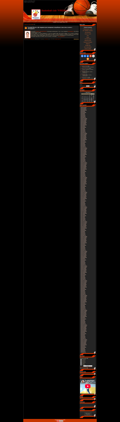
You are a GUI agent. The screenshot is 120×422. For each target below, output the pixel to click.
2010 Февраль (84, 109)
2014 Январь (83, 167)
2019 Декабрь (84, 254)
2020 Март (83, 258)
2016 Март (83, 199)
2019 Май (83, 246)
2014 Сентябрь (84, 177)
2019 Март (83, 243)
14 (87, 98)
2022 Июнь (83, 291)
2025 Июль (83, 337)
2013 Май (83, 157)
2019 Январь (83, 241)
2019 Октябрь (84, 252)
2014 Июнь (83, 173)
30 (91, 101)
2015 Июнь (83, 188)
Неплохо (84, 362)
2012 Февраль (84, 139)
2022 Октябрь (84, 296)
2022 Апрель (83, 289)
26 (84, 101)
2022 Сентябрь (84, 295)
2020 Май (83, 261)
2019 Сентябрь (84, 251)
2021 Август (83, 279)
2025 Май (83, 334)
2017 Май (83, 216)
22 (89, 99)
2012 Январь (83, 138)
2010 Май (83, 113)
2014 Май (83, 172)
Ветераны (84, 74)
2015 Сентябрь (84, 192)
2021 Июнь (83, 277)
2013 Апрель (83, 156)
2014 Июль (83, 175)
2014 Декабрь (84, 181)
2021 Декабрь (84, 284)
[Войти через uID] (82, 56)
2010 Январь (83, 108)
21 (87, 99)
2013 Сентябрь (84, 162)
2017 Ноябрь (83, 224)
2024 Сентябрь (84, 324)
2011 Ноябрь (83, 135)
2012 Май (83, 143)
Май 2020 (88, 92)
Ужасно (83, 364)
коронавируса (71, 31)
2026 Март (83, 345)
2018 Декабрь (84, 240)
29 (89, 101)
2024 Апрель (83, 318)
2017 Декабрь (84, 225)
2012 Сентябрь (84, 148)
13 (85, 98)
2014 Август (83, 176)
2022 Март (83, 288)
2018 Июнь (83, 232)
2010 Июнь (83, 114)
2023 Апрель (83, 304)
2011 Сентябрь (84, 133)
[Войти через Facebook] (88, 56)
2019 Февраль (84, 242)
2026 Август (83, 351)
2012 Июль (83, 145)
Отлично (84, 359)
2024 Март (83, 317)
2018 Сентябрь (84, 236)
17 (93, 98)
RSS (66, 22)
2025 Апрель (83, 333)
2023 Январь (83, 300)
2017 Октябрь (84, 222)
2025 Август (83, 338)
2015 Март (83, 184)
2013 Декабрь (84, 166)
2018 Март (83, 229)
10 (93, 96)
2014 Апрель (83, 171)
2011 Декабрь (83, 136)
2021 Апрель (83, 274)
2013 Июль (83, 160)
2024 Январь (83, 315)
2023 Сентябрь (84, 310)
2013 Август (83, 161)
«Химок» (37, 31)
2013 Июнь (83, 159)
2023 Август (83, 308)
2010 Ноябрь (83, 120)
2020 (29, 24)
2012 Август (83, 146)
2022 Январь (83, 285)
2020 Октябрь (84, 267)
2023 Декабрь (84, 313)
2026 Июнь (83, 349)
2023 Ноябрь (83, 312)
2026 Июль (83, 350)
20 (85, 99)
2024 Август (83, 323)
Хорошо (83, 360)
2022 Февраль (84, 286)
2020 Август (83, 264)
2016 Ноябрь (83, 209)
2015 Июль (83, 189)
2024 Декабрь (84, 328)
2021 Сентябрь (84, 280)
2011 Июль (83, 130)
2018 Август (83, 235)
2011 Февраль (84, 124)
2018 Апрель (83, 230)
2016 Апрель (83, 200)
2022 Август (83, 294)
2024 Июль (83, 322)
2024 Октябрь (84, 326)
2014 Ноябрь (83, 179)
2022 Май (83, 290)
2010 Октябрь (84, 119)
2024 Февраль (84, 316)
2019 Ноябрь (83, 253)
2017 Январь (83, 211)
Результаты (82, 367)
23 (91, 99)
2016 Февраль (84, 198)
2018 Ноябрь (83, 238)
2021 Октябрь (84, 281)
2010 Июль (83, 116)
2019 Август (83, 249)
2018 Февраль (84, 227)
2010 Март (83, 111)
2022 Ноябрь (83, 297)
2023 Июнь (83, 306)
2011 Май (83, 128)
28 (87, 101)
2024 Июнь (83, 321)
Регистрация (59, 22)
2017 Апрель (83, 215)
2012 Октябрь (84, 149)
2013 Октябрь (84, 163)
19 (84, 99)
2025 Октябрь (84, 340)
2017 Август (83, 220)
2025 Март (83, 332)
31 (93, 101)
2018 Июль (83, 234)
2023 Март (83, 302)
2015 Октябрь (84, 193)
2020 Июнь (83, 262)
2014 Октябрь (84, 178)
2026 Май (83, 348)
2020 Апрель (83, 259)
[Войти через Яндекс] (90, 56)
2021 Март (83, 273)
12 (84, 98)
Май (32, 24)
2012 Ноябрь (83, 150)
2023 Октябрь (84, 311)
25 (82, 101)
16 (91, 98)
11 (82, 98)
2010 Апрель (83, 112)
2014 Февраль (84, 168)
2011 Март (83, 125)
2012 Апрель (83, 141)
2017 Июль (83, 219)
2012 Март (83, 140)
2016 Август (83, 205)
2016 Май (83, 202)
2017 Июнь (83, 218)
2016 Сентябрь (84, 206)
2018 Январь (83, 226)
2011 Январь (83, 123)
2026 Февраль (84, 344)
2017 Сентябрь (84, 221)
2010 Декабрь (84, 122)
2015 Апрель (83, 186)
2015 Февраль (84, 183)
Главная (54, 22)
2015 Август (83, 191)
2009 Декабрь (84, 107)
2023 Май (83, 305)
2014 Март (83, 170)
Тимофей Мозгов (43, 31)
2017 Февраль (84, 213)
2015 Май (83, 187)
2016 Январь (83, 197)
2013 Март (83, 155)
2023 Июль (83, 307)
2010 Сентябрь (84, 118)
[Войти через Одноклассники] (88, 59)
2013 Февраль (84, 154)
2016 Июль (83, 204)
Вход (64, 22)
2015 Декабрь (84, 195)
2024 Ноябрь (83, 327)
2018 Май (83, 231)
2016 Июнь (83, 203)
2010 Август (83, 117)
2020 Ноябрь (83, 268)
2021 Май (83, 275)
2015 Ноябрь (83, 194)
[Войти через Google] (93, 56)
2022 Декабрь (84, 299)
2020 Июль (83, 263)
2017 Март (83, 214)
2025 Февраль (84, 331)
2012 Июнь (83, 144)
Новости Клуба (85, 66)
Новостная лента (85, 68)
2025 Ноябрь (83, 342)
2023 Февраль (84, 301)
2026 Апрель (83, 347)
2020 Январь (83, 256)
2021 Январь (83, 270)
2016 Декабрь (84, 210)
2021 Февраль (84, 272)
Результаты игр (85, 77)
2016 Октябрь (84, 208)
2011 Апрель (83, 127)
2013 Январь (83, 152)
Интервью (84, 70)
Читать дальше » (61, 36)
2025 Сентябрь (84, 339)
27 (85, 101)
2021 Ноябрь (83, 283)
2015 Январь (83, 182)
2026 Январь (83, 343)
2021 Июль (83, 278)
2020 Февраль (84, 257)
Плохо (83, 363)
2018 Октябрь (84, 237)
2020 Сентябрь (84, 265)
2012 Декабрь (84, 151)
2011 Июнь (83, 129)
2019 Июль (83, 248)
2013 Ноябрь (83, 165)
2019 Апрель (83, 245)
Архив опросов (89, 367)
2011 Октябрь (84, 134)
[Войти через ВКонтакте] (85, 56)
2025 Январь (83, 329)
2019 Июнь (83, 247)
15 (89, 98)
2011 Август (83, 132)
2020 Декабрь (84, 269)
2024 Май (83, 320)
